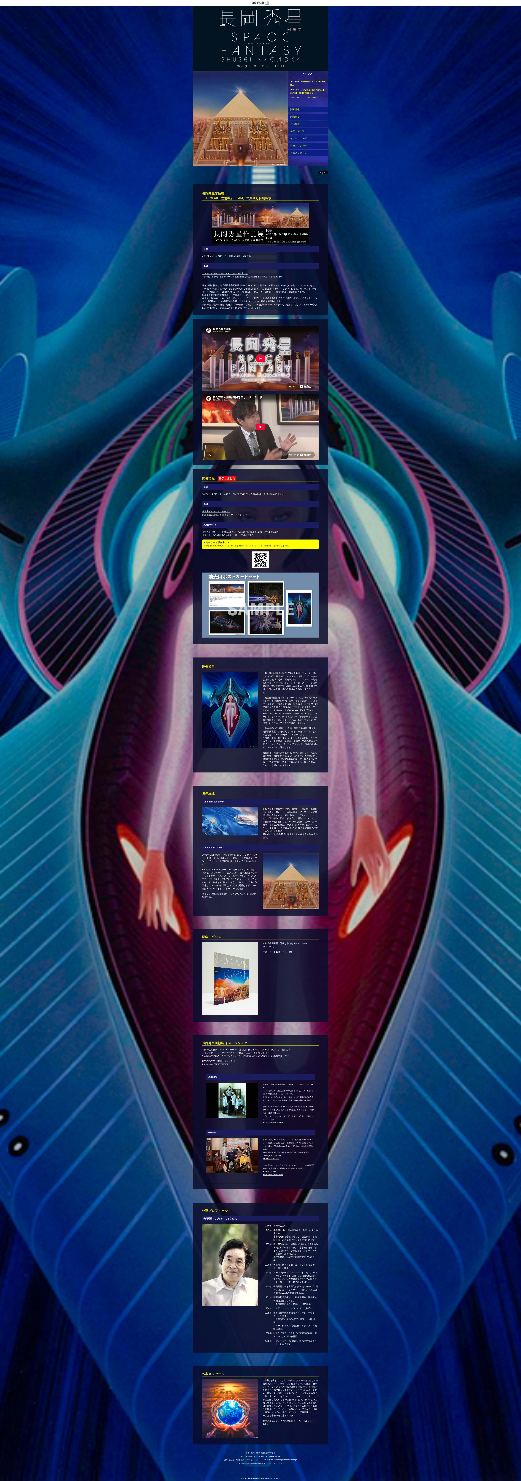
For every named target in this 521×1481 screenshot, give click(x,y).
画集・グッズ (297, 131)
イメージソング (298, 138)
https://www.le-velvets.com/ (276, 1123)
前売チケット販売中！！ (247, 544)
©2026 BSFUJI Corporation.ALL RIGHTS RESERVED (260, 1478)
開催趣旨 (295, 116)
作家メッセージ (298, 153)
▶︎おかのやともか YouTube (273, 1175)
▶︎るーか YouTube (269, 1172)
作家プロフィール (299, 145)
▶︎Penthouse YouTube (271, 1159)
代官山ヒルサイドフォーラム (216, 511)
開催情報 (295, 109)
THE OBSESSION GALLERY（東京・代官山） (225, 273)
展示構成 (295, 124)
